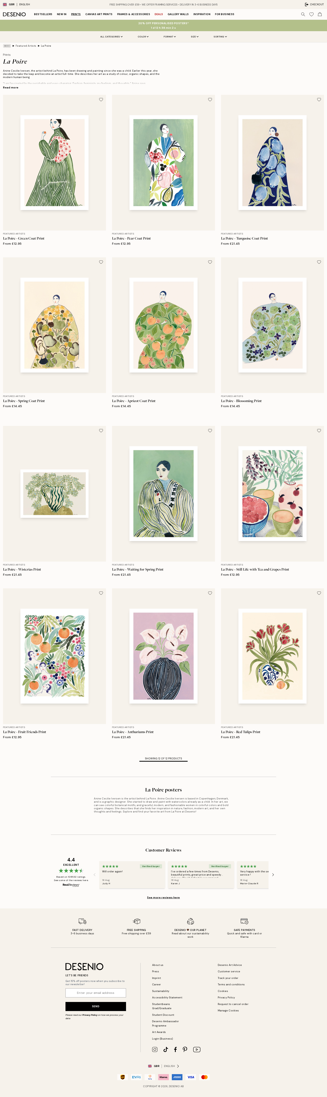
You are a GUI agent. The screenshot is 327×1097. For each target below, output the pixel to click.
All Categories (110, 36)
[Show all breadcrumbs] (7, 46)
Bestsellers (43, 14)
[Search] (303, 14)
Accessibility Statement (167, 997)
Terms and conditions (231, 984)
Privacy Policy (89, 1015)
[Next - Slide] (273, 875)
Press (155, 971)
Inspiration (202, 14)
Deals (159, 14)
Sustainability (160, 991)
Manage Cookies (228, 1010)
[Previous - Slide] (95, 875)
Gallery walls (178, 14)
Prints (76, 14)
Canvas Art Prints (99, 14)
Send (95, 1006)
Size (193, 36)
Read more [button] (11, 87)
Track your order (228, 978)
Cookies (223, 991)
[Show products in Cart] (320, 14)
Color (142, 36)
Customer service (229, 971)
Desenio (174, 1086)
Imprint (156, 978)
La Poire (46, 45)
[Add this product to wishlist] (101, 99)
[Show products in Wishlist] (311, 14)
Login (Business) (162, 1038)
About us (158, 965)
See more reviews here (163, 897)
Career (156, 984)
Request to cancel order (233, 1004)
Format (168, 36)
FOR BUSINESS (224, 14)
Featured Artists (26, 45)
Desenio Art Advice (230, 965)
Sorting (219, 36)
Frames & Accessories (133, 14)
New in (62, 14)
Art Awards (159, 1032)
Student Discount (163, 1015)
